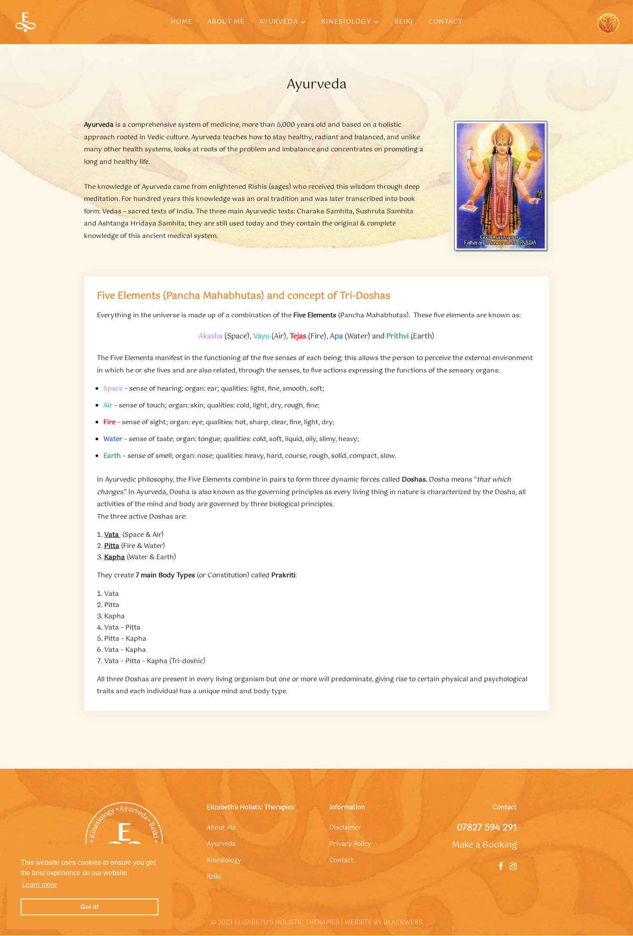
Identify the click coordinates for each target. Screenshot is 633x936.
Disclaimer (345, 828)
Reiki (403, 23)
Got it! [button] (90, 906)
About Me (226, 23)
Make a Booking (484, 845)
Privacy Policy (350, 844)
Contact (445, 23)
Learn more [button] (39, 884)
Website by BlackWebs (383, 922)
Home (181, 23)
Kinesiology (346, 23)
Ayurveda (278, 23)
